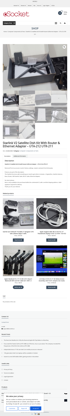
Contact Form (5, 322)
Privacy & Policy (8, 369)
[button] (64, 47)
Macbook (30, 5)
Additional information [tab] (20, 156)
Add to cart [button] (17, 287)
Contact (6, 380)
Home (5, 31)
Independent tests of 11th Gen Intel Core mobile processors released (23, 349)
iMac (34, 5)
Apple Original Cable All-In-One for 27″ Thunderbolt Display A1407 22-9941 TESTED (51, 232)
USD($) (53, 5)
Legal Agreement (8, 376)
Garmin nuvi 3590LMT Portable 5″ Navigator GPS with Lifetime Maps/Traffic (18, 232)
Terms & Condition (9, 373)
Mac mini (39, 5)
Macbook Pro (16, 5)
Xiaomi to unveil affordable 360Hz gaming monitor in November (21, 356)
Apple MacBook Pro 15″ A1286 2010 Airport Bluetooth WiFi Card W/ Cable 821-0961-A (18, 280)
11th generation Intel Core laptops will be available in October (21, 353)
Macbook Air (23, 5)
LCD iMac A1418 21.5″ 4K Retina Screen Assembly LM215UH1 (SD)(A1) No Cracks (52, 280)
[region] (24, 402)
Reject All (24, 408)
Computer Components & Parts (16, 31)
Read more (18, 240)
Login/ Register (46, 5)
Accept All (36, 408)
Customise (12, 408)
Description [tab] (7, 156)
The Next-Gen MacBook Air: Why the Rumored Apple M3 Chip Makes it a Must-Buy (26, 340)
